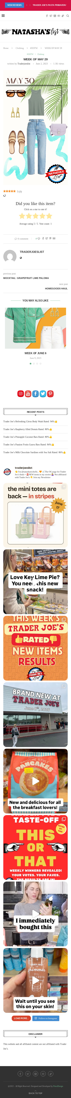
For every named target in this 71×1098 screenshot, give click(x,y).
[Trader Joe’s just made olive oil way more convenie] (35, 914)
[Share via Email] (54, 239)
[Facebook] (47, 16)
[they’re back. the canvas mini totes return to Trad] (35, 515)
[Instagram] (55, 16)
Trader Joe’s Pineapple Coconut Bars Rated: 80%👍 (27, 437)
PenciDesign (58, 1086)
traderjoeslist (24, 63)
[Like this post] (39, 239)
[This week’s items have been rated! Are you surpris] (35, 648)
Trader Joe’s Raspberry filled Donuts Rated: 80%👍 (27, 429)
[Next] (30, 5)
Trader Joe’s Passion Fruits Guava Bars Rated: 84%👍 (28, 444)
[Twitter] (51, 16)
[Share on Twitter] (47, 239)
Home (6, 48)
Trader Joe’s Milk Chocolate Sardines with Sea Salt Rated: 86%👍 (34, 452)
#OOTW (34, 48)
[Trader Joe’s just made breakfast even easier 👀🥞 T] (35, 781)
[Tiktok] (63, 16)
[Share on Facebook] (43, 239)
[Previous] (26, 5)
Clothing (20, 48)
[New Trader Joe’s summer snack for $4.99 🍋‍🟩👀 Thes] (35, 581)
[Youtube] (59, 16)
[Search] (67, 16)
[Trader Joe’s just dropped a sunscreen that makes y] (35, 980)
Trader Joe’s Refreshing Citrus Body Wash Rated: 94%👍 (30, 421)
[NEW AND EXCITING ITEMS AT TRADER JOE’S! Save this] (35, 714)
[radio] (22, 216)
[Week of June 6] (35, 328)
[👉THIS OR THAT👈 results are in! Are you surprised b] (35, 847)
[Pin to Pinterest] (50, 239)
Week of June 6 (35, 353)
